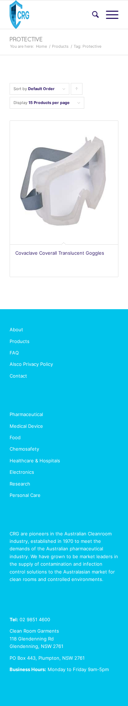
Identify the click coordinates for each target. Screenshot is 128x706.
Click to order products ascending (76, 90)
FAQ (14, 352)
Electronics (22, 472)
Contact (18, 376)
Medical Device (26, 426)
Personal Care (25, 495)
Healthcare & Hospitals (35, 460)
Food (15, 437)
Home (41, 46)
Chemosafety (24, 449)
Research (20, 484)
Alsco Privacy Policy (31, 364)
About (16, 329)
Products (60, 46)
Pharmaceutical (26, 414)
